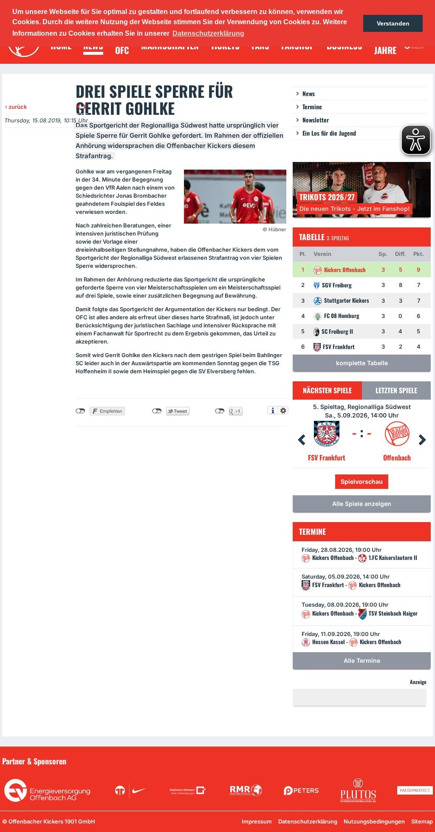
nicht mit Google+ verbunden (220, 411)
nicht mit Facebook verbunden (80, 411)
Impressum (257, 821)
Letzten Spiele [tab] (396, 390)
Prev (301, 440)
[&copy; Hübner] (235, 197)
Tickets (333, 481)
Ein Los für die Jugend (329, 132)
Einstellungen (283, 410)
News (308, 93)
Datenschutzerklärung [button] (208, 33)
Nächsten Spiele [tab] (327, 390)
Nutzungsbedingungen (374, 821)
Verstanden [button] (393, 23)
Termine (312, 106)
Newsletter (315, 119)
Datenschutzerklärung (307, 821)
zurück (17, 106)
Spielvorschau (380, 481)
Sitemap (422, 821)
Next (422, 440)
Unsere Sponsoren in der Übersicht (384, 760)
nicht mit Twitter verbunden (157, 411)
